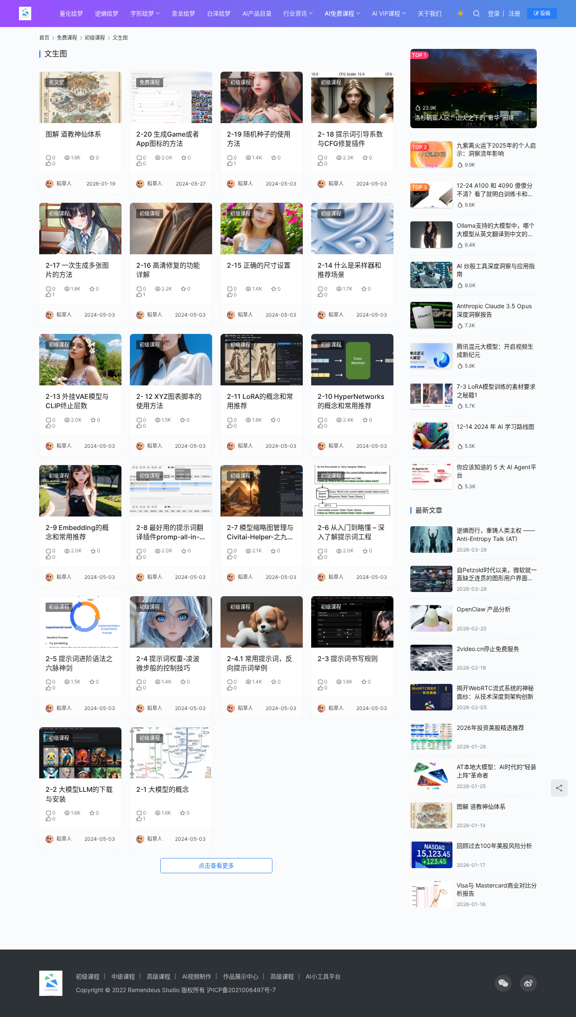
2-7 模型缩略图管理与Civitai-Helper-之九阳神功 (260, 532)
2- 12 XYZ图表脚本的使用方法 (169, 401)
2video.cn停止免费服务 (488, 648)
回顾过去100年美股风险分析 (494, 845)
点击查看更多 (216, 865)
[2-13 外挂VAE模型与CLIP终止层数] (80, 359)
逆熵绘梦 (106, 13)
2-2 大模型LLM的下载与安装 (79, 794)
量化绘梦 (71, 13)
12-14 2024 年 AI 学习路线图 (495, 426)
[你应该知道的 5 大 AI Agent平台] (431, 476)
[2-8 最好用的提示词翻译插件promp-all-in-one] (171, 491)
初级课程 (240, 82)
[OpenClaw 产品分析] (431, 618)
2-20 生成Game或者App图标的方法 (167, 139)
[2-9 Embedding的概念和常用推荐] (80, 491)
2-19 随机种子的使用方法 (259, 139)
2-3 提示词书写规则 (348, 658)
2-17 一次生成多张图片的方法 (77, 270)
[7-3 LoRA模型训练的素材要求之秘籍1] (431, 395)
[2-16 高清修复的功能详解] (171, 228)
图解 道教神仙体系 (73, 134)
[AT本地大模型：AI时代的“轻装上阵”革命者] (431, 776)
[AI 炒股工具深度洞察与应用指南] (431, 275)
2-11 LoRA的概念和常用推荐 (260, 401)
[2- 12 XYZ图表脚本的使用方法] (171, 359)
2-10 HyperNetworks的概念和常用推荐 (351, 401)
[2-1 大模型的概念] (171, 753)
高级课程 (158, 976)
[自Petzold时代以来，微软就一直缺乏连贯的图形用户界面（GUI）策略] (431, 579)
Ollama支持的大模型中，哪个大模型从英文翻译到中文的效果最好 (496, 233)
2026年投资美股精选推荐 (490, 727)
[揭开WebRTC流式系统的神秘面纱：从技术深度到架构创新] (431, 697)
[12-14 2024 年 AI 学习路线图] (431, 435)
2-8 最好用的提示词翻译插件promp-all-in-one (169, 532)
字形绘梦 (142, 13)
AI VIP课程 (386, 13)
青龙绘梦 (183, 13)
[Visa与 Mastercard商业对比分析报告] (431, 894)
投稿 (544, 13)
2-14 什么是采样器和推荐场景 (349, 270)
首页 (44, 38)
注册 (514, 13)
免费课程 (150, 82)
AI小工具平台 (323, 976)
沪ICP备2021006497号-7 (241, 989)
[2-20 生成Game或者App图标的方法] (171, 97)
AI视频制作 (196, 976)
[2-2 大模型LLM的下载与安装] (80, 753)
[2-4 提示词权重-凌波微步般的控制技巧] (171, 622)
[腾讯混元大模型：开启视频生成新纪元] (431, 355)
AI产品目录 (257, 13)
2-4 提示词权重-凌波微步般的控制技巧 (167, 663)
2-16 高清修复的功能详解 (168, 270)
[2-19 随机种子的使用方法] (262, 97)
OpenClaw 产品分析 (484, 609)
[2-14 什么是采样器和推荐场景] (352, 228)
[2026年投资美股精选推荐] (431, 737)
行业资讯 (295, 13)
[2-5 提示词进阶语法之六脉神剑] (80, 622)
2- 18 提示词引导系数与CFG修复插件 (350, 139)
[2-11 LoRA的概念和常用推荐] (262, 359)
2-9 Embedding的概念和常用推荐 (77, 532)
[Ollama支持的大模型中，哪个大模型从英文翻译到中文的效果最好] (431, 234)
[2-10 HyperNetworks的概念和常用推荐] (352, 359)
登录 (494, 13)
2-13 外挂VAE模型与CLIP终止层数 (77, 401)
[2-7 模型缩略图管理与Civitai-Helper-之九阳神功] (262, 491)
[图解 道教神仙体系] (80, 97)
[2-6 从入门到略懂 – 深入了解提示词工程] (352, 491)
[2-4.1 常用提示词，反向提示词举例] (262, 622)
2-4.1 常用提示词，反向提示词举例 (259, 663)
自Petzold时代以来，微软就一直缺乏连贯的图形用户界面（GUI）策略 (497, 578)
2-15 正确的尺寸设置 (259, 265)
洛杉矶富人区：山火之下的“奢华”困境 (464, 117)
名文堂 (56, 82)
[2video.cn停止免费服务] (431, 658)
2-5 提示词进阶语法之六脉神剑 (79, 663)
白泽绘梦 (219, 13)
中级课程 (123, 976)
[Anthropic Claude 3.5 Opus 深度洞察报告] (431, 315)
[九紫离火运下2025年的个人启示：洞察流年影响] (431, 154)
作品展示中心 (240, 976)
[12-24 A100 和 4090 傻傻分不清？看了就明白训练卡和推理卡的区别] (431, 194)
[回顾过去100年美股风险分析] (431, 855)
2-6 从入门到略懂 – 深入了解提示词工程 (351, 532)
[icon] (503, 983)
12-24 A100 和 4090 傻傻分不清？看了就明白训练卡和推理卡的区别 (495, 193)
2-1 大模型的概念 (162, 789)
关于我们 (429, 13)
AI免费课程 (339, 13)
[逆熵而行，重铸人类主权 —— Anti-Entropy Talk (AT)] (431, 539)
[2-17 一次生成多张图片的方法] (80, 228)
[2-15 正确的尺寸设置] (262, 228)
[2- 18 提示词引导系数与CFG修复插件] (352, 97)
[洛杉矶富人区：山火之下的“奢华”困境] (473, 88)
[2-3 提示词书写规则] (352, 622)
